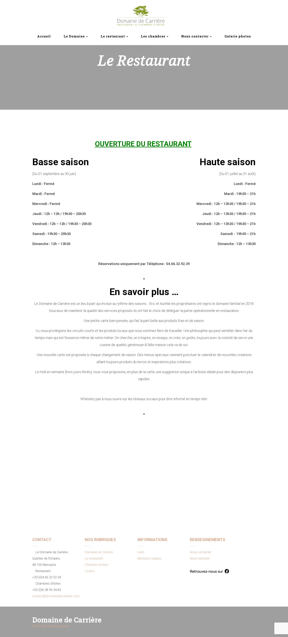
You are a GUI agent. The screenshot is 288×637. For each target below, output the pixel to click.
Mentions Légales (149, 558)
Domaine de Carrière (99, 552)
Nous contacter (200, 552)
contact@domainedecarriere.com (56, 596)
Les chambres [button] (153, 36)
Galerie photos (238, 36)
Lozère (89, 571)
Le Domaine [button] (75, 36)
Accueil (44, 36)
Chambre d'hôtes (96, 565)
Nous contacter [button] (195, 36)
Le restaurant (94, 558)
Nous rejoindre (200, 558)
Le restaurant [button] (113, 36)
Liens (140, 552)
